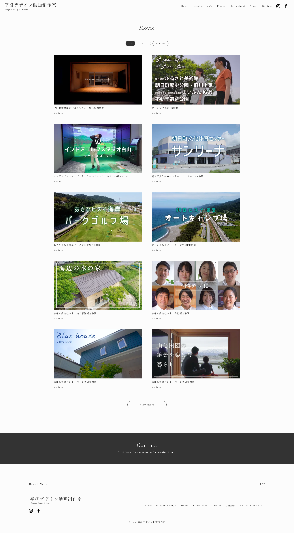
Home (32, 484)
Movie (43, 484)
